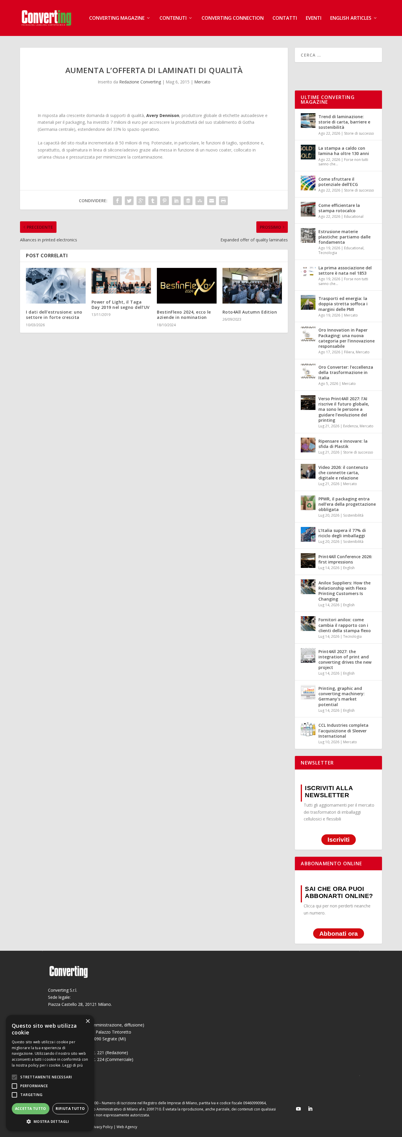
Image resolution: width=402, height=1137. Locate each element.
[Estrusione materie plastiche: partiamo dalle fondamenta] (308, 235)
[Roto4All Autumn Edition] (252, 286)
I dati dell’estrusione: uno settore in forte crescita (54, 314)
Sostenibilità (353, 515)
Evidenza (350, 426)
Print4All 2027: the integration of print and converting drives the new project (344, 659)
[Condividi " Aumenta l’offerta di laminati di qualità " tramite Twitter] (129, 201)
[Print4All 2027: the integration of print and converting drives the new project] (308, 655)
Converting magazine (116, 18)
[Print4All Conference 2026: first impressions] (308, 560)
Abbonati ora (338, 933)
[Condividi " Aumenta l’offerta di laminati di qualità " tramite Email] (211, 201)
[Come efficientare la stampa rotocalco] (308, 209)
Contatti (285, 18)
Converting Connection (233, 18)
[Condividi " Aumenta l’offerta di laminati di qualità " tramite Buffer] (188, 201)
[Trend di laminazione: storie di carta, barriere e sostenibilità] (308, 120)
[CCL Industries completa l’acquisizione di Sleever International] (308, 729)
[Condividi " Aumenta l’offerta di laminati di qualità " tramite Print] (223, 201)
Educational (353, 216)
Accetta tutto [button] (30, 1108)
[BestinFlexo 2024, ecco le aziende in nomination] (187, 286)
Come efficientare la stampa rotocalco (339, 207)
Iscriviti (339, 839)
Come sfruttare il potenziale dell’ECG (338, 181)
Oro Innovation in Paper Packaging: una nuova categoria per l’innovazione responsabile (346, 338)
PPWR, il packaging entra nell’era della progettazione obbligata (347, 504)
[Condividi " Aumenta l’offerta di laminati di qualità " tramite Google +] (141, 201)
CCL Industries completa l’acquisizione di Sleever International (343, 730)
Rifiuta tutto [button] (70, 1108)
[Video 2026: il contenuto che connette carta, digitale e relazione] (308, 471)
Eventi (313, 18)
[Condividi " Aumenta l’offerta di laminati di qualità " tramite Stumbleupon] (200, 201)
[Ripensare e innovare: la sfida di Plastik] (308, 445)
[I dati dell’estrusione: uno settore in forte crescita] (56, 286)
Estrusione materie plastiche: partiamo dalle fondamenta (344, 237)
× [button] (87, 1021)
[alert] (50, 1073)
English (349, 567)
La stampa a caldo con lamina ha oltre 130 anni (343, 150)
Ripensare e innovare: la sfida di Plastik (343, 443)
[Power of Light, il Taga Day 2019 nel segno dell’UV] (121, 281)
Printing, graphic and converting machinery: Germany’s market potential (341, 696)
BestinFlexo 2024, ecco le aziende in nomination (184, 314)
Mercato (202, 82)
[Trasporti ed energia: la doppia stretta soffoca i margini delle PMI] (308, 302)
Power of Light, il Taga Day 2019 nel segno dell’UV (121, 304)
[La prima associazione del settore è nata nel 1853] (308, 271)
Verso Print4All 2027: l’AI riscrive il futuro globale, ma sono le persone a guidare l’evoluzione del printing (343, 409)
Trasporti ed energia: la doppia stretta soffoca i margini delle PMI (343, 304)
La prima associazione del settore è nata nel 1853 (345, 270)
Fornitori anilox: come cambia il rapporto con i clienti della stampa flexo (344, 625)
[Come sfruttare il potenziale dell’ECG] (308, 183)
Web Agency (127, 1126)
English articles (350, 18)
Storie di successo (359, 133)
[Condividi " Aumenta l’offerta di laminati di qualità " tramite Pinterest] (164, 201)
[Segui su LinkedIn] (310, 1108)
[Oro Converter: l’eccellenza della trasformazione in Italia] (308, 371)
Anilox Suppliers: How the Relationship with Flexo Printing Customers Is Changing (344, 591)
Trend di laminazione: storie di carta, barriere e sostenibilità (344, 122)
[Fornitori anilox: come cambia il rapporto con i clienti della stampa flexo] (308, 623)
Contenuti (173, 18)
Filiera (349, 352)
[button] (50, 1121)
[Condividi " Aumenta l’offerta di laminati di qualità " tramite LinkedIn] (176, 201)
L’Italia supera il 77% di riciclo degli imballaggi (342, 533)
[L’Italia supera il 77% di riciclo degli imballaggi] (308, 534)
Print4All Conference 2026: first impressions (345, 559)
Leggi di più (72, 1065)
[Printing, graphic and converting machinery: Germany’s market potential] (308, 692)
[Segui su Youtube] (298, 1108)
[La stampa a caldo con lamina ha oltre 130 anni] (308, 152)
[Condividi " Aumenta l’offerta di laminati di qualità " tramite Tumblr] (153, 201)
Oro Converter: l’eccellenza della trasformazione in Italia (345, 372)
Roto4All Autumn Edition (249, 312)
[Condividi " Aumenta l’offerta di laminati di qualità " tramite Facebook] (117, 201)
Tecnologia (327, 252)
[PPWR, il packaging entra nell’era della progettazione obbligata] (308, 502)
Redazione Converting (140, 82)
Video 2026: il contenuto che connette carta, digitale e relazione (343, 472)
